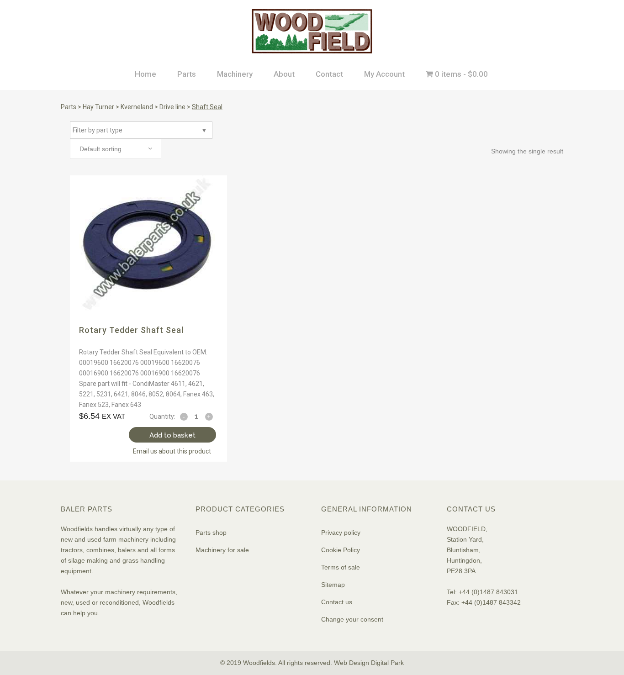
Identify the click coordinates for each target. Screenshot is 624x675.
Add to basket (172, 435)
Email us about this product (172, 451)
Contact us (336, 602)
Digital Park (387, 662)
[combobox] (115, 149)
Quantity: (162, 416)
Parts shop (211, 532)
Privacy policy (340, 532)
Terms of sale (340, 567)
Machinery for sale (222, 550)
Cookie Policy (340, 550)
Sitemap (333, 584)
